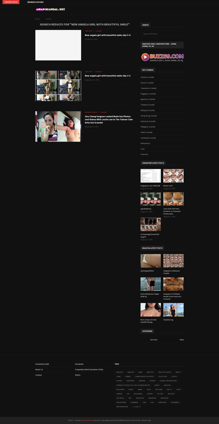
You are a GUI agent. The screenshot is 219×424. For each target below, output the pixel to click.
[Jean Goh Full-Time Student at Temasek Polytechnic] (173, 199)
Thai (152, 402)
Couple (174, 376)
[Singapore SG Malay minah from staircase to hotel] (173, 284)
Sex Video (171, 394)
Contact (38, 375)
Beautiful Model (165, 372)
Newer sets (168, 186)
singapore (140, 398)
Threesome (162, 402)
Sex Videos (120, 398)
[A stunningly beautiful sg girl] (151, 224)
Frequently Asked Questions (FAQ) (89, 369)
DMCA (77, 375)
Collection (162, 376)
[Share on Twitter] (110, 43)
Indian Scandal (146, 132)
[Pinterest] (204, 2)
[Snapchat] (213, 2)
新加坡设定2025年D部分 (36, 2)
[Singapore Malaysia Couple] (173, 261)
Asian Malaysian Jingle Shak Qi (150, 295)
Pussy (178, 389)
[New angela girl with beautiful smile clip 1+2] (58, 86)
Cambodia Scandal (148, 138)
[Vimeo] (215, 2)
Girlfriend (130, 381)
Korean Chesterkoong (168, 381)
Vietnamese (145, 143)
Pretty (169, 389)
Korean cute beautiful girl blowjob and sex (133, 385)
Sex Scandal (138, 394)
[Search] (182, 9)
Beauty (178, 372)
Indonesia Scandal (148, 121)
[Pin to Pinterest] (112, 43)
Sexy (130, 398)
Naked (140, 389)
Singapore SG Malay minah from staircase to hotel (172, 296)
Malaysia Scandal (148, 110)
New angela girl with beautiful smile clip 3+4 (107, 35)
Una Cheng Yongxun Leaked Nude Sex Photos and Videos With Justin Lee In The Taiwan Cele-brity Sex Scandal (109, 119)
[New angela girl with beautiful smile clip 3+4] (58, 45)
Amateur (119, 372)
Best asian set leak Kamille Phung (148, 321)
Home (37, 19)
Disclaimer (79, 364)
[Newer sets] (173, 176)
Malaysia (167, 385)
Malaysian (120, 389)
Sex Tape (160, 394)
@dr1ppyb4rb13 (147, 271)
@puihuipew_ (146, 209)
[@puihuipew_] (151, 199)
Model (131, 389)
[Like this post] (104, 43)
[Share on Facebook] (107, 43)
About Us (39, 369)
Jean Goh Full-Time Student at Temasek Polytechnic (171, 211)
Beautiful (150, 372)
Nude (149, 389)
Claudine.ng (168, 320)
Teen (144, 402)
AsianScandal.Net (87, 420)
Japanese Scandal (148, 99)
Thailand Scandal (147, 105)
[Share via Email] (115, 43)
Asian (140, 372)
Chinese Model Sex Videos (144, 376)
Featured (144, 154)
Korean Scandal (147, 83)
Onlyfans (158, 389)
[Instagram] (201, 2)
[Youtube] (207, 2)
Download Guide (42, 364)
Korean (152, 381)
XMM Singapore (122, 407)
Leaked (156, 385)
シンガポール (136, 407)
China (118, 376)
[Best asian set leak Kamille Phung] (151, 310)
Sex (128, 394)
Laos (143, 149)
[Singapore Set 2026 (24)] (151, 176)
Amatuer (130, 372)
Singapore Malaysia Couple (171, 272)
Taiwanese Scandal (148, 88)
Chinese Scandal (147, 77)
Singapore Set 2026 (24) (150, 186)
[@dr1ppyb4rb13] (151, 261)
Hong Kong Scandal (149, 116)
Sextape (150, 394)
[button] (21, 2)
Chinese (128, 376)
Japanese (142, 381)
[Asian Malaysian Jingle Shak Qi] (151, 284)
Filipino (119, 381)
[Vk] (210, 2)
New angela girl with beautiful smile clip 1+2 (107, 75)
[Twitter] (198, 2)
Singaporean (121, 402)
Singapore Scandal (148, 94)
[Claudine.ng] (173, 310)
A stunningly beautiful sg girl (150, 235)
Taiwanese (134, 402)
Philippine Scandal (148, 127)
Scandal (119, 394)
